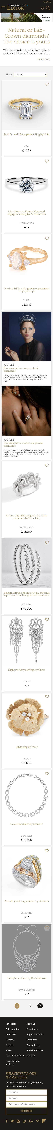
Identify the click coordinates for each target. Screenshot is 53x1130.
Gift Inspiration (13, 1029)
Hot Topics (11, 1023)
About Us (31, 1023)
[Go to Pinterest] (37, 1121)
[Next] (40, 1007)
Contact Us (32, 1039)
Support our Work (35, 1034)
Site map (31, 1055)
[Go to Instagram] (24, 1121)
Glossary (10, 1039)
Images (9, 1050)
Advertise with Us (35, 1050)
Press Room (32, 1029)
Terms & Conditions (15, 1055)
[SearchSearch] (48, 9)
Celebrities (11, 1034)
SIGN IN (47, 2)
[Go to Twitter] (12, 1121)
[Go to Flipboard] (44, 1121)
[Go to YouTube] (18, 1121)
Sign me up (26, 1111)
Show (9, 74)
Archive (9, 1045)
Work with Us (33, 1045)
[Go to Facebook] (6, 1121)
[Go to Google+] (31, 1121)
